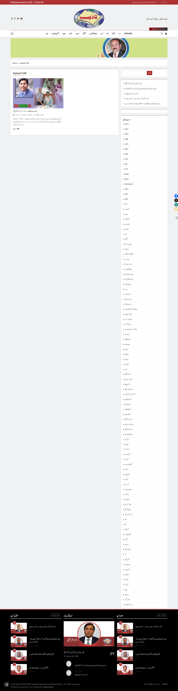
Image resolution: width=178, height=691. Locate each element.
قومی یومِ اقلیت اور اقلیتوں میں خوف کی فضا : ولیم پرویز (41, 640)
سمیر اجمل (127, 459)
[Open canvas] (12, 33)
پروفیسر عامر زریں (128, 319)
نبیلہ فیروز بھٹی (128, 549)
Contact (164, 684)
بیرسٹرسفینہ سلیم (128, 264)
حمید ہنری (127, 359)
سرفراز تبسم (127, 449)
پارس (126, 289)
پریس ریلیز (127, 334)
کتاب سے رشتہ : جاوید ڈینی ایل (131, 93)
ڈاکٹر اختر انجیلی (127, 374)
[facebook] (12, 18)
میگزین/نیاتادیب (55, 33)
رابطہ (47, 33)
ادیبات (77, 33)
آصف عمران (127, 224)
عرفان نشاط (127, 499)
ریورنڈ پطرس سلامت (129, 424)
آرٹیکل (113, 33)
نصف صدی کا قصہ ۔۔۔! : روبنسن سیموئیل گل (25, 111)
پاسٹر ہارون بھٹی (128, 304)
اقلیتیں (84, 33)
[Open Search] (162, 33)
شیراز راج (127, 484)
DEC (126, 149)
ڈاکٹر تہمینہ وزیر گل (129, 389)
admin (17, 115)
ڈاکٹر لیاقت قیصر (128, 409)
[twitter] (18, 18)
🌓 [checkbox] (6, 684)
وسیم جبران (127, 574)
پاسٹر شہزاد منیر (128, 294)
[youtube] (21, 18)
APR (126, 139)
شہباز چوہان (127, 474)
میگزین (126, 539)
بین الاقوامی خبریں (93, 33)
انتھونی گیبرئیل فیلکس (129, 254)
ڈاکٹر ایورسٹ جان (128, 379)
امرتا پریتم (127, 249)
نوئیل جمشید (127, 559)
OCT (126, 194)
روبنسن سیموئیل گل (23, 106)
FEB (126, 154)
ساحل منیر (127, 439)
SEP (126, 199)
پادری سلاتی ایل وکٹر (129, 279)
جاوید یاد (126, 349)
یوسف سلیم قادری (128, 604)
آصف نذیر (127, 209)
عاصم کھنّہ (127, 494)
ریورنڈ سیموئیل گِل (129, 429)
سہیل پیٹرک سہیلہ (128, 464)
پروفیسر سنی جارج (128, 314)
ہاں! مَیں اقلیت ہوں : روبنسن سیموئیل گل (39, 668)
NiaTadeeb (129, 184)
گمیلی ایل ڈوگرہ (128, 534)
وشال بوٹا (127, 579)
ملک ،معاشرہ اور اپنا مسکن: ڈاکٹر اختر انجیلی (147, 2)
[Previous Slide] (162, 2)
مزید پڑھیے (15, 128)
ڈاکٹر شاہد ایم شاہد (128, 399)
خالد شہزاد (127, 364)
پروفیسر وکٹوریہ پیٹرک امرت (131, 329)
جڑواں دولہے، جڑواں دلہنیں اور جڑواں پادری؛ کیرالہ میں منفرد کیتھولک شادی (141, 88)
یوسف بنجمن (127, 599)
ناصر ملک (127, 544)
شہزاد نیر (126, 479)
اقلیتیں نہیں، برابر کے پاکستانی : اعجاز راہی (38, 654)
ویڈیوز (64, 33)
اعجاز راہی (126, 229)
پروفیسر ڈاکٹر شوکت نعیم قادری (131, 309)
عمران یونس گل (128, 509)
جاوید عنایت (127, 344)
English (128, 33)
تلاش (149, 73)
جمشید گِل (127, 354)
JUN (126, 169)
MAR (127, 174)
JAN (126, 159)
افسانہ (126, 234)
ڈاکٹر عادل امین (128, 404)
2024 (126, 124)
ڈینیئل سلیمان (128, 414)
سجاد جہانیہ (127, 444)
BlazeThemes (48, 687)
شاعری (70, 33)
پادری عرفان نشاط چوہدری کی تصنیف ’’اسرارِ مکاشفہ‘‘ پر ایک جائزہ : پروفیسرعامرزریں (142, 103)
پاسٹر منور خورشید (128, 299)
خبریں (102, 33)
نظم (125, 554)
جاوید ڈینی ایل (127, 339)
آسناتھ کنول (127, 219)
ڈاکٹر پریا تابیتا (127, 384)
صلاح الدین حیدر (128, 489)
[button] (176, 196)
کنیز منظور (127, 529)
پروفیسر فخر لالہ (128, 324)
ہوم (120, 33)
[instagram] (14, 18)
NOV (127, 189)
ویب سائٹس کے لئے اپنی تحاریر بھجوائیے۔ (151, 684)
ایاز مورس (127, 259)
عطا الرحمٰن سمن (128, 504)
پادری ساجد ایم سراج (129, 274)
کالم (107, 33)
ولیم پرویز (127, 584)
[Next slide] (165, 2)
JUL (126, 164)
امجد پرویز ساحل (128, 244)
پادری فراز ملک (128, 284)
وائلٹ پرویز (127, 569)
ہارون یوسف (127, 564)
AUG (127, 144)
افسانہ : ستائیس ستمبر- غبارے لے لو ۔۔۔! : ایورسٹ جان (137, 98)
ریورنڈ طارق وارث (129, 434)
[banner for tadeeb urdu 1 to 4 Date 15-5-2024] (89, 48)
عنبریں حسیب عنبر (128, 514)
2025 (126, 129)
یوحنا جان (126, 594)
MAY (127, 179)
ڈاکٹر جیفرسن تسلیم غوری (130, 394)
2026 (126, 134)
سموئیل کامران (128, 454)
